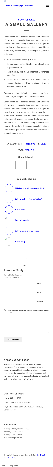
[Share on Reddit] (43, 165)
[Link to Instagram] (47, 461)
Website (40, 301)
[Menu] (47, 5)
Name (39, 283)
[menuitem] (47, 5)
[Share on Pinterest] (32, 165)
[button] (9, 465)
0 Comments (29, 144)
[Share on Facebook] (9, 165)
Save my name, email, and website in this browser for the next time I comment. (28, 312)
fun (33, 150)
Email (39, 292)
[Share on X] (20, 165)
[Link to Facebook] (43, 461)
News (21, 19)
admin (43, 144)
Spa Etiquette (41, 455)
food (27, 150)
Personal (30, 19)
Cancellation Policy (10, 458)
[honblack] (22, 5)
